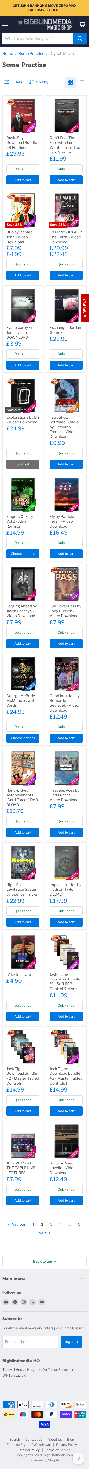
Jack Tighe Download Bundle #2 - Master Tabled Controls (22, 1076)
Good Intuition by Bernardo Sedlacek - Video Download (65, 703)
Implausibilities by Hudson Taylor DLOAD (65, 890)
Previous (18, 1224)
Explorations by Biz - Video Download (22, 420)
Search (14, 1439)
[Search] (80, 38)
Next (42, 1233)
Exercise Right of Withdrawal (29, 1445)
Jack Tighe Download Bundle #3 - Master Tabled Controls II (66, 1076)
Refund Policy (29, 1450)
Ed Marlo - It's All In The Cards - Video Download (66, 237)
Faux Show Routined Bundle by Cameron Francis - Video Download (64, 427)
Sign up (71, 1341)
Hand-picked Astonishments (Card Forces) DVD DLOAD (22, 797)
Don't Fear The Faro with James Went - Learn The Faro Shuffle (65, 145)
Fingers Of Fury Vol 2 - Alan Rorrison (19, 521)
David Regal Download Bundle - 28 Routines (22, 143)
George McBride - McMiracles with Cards (21, 701)
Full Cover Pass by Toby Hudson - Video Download (65, 611)
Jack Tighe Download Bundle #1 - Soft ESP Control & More (65, 981)
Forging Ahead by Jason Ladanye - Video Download (21, 611)
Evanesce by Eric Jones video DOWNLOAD (20, 332)
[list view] (81, 82)
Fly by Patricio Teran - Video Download (62, 521)
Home (7, 54)
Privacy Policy (66, 1445)
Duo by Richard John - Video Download (19, 237)
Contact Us (33, 1439)
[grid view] (70, 82)
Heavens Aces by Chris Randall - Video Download (64, 795)
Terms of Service (58, 1450)
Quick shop (22, 169)
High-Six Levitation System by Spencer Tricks (22, 890)
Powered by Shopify (44, 1460)
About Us (55, 1439)
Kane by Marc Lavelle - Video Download (63, 1168)
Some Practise (31, 54)
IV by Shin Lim (18, 974)
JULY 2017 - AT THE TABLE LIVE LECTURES (20, 1168)
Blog (70, 1439)
